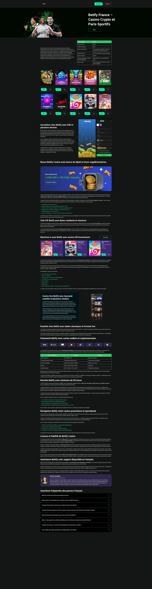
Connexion (98, 3)
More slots (105, 237)
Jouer (94, 29)
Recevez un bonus (51, 182)
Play (44, 89)
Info (50, 89)
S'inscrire (107, 3)
